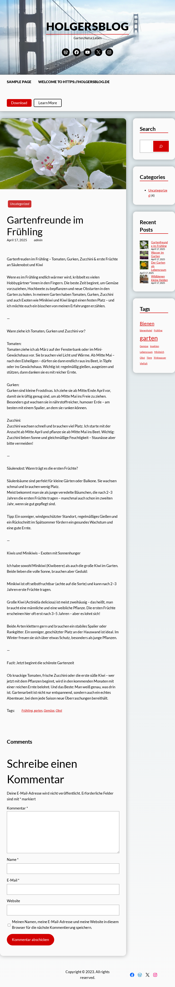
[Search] (161, 146)
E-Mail (13, 880)
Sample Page (19, 81)
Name (13, 859)
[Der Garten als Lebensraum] (144, 265)
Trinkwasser (160, 357)
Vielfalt (143, 363)
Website (13, 901)
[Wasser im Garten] (144, 255)
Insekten (154, 346)
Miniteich (159, 352)
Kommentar (17, 808)
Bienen (147, 323)
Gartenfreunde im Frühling (159, 244)
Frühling (27, 710)
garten (38, 710)
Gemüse (49, 710)
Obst (59, 710)
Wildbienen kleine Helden (159, 278)
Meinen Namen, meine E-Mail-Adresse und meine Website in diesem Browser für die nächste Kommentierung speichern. (65, 924)
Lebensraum (146, 352)
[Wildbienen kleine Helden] (144, 279)
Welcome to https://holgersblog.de (74, 81)
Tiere (149, 357)
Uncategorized (19, 204)
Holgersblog (87, 26)
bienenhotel (146, 330)
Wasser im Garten (157, 254)
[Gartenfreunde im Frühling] (144, 245)
